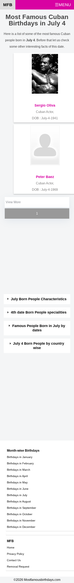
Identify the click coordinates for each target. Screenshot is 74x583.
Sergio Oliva (45, 105)
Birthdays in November (21, 520)
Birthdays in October (19, 514)
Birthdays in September (21, 507)
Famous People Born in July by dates (38, 328)
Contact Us (14, 560)
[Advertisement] (37, 257)
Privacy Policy (15, 553)
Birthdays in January (19, 457)
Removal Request (18, 566)
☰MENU (63, 4)
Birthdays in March (18, 469)
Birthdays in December (21, 526)
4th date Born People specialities (39, 312)
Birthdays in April (17, 476)
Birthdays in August (19, 501)
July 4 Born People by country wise (38, 346)
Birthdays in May (17, 482)
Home (10, 547)
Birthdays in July (17, 495)
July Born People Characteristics (39, 299)
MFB (7, 4)
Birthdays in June (17, 488)
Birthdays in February (20, 463)
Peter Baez (45, 177)
